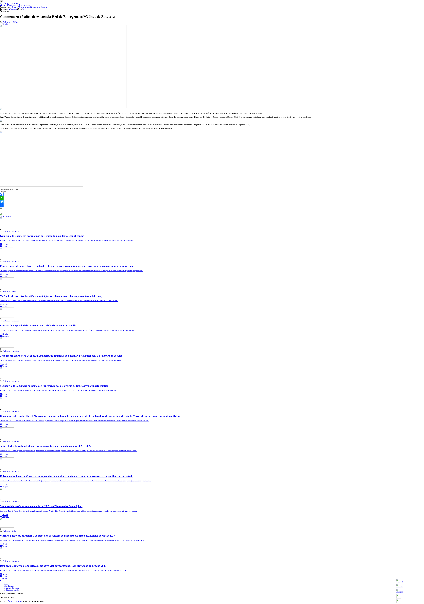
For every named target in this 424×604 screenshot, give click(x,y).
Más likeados (13, 5)
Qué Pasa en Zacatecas (14, 601)
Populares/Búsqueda (28, 5)
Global (15, 22)
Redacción (6, 22)
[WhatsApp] (212, 198)
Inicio (4, 5)
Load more (4, 578)
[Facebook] (212, 194)
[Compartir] (212, 205)
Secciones (15, 411)
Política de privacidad (11, 590)
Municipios (15, 231)
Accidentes (15, 441)
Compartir (5, 246)
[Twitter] (212, 201)
